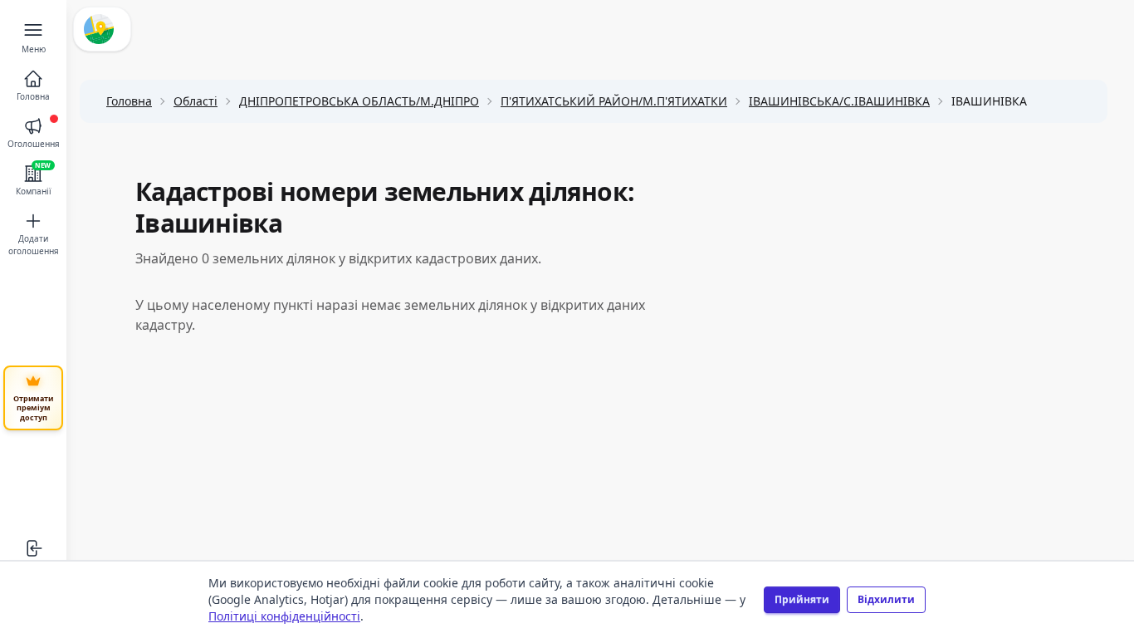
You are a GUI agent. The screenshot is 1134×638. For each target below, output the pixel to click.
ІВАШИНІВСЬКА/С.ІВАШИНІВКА (839, 101)
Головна (129, 101)
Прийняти (802, 599)
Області (196, 101)
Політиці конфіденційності (284, 616)
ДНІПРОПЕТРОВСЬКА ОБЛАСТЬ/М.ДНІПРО (359, 101)
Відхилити (886, 599)
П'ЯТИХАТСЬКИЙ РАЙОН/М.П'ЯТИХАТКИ (614, 101)
